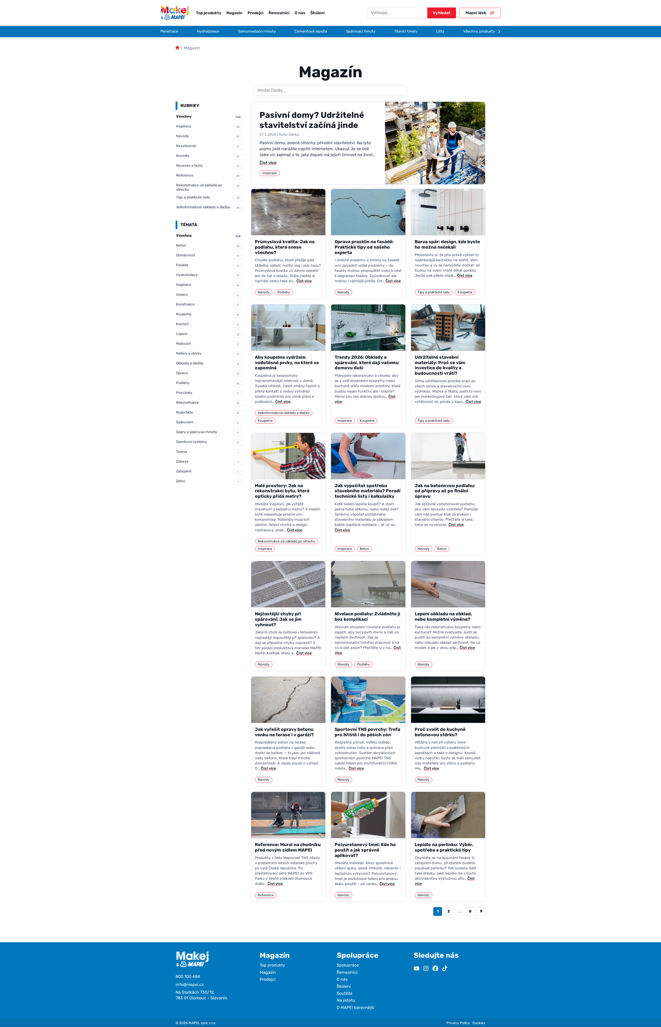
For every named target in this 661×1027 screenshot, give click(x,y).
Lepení (207, 334)
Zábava (207, 461)
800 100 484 (188, 976)
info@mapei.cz (190, 984)
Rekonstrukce (207, 402)
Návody (207, 136)
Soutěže (344, 993)
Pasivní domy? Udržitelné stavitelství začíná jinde (311, 120)
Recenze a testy (207, 165)
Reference (208, 175)
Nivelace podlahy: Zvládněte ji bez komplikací (367, 616)
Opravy (207, 373)
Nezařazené (207, 146)
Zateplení (207, 471)
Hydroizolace (207, 275)
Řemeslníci (279, 13)
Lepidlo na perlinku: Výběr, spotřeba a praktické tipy (444, 847)
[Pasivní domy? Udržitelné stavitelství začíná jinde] (435, 143)
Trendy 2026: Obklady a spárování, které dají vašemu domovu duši (367, 362)
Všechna (208, 235)
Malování (207, 343)
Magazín (234, 13)
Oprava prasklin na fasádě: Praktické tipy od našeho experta (364, 247)
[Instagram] (426, 968)
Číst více (268, 162)
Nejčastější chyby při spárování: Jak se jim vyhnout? (278, 619)
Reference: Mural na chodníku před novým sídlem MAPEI (288, 847)
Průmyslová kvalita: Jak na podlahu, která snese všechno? (284, 247)
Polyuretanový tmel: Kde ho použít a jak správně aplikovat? (365, 850)
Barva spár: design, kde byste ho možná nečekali (447, 244)
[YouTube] (416, 968)
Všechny (208, 116)
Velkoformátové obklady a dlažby (207, 207)
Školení (317, 13)
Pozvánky (207, 392)
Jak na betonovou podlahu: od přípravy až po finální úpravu (445, 491)
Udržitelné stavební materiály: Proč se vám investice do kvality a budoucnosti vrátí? (440, 365)
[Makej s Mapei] (174, 13)
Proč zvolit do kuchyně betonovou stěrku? (440, 732)
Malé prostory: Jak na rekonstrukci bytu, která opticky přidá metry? (282, 491)
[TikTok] (444, 968)
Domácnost (207, 255)
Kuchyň (207, 324)
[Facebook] (435, 968)
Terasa (207, 451)
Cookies (479, 1023)
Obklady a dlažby (207, 363)
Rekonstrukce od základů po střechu (207, 187)
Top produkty (208, 13)
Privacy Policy (458, 1023)
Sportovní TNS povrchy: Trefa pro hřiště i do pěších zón (367, 732)
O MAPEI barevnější (355, 1007)
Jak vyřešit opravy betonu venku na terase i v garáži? (284, 732)
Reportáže (207, 412)
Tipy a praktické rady (208, 197)
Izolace (207, 294)
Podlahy (207, 383)
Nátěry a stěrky (207, 353)
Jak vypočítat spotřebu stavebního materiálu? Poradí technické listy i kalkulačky (367, 491)
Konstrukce (207, 304)
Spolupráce (348, 965)
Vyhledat (442, 12)
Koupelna (207, 314)
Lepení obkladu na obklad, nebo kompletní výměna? (443, 616)
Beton (207, 245)
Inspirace (208, 126)
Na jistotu (346, 1000)
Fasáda (207, 265)
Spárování (207, 422)
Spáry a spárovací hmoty (207, 432)
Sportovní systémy (207, 442)
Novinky (207, 156)
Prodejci (255, 13)
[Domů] (177, 47)
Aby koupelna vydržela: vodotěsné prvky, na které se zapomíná (287, 362)
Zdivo (207, 481)
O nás (300, 13)
